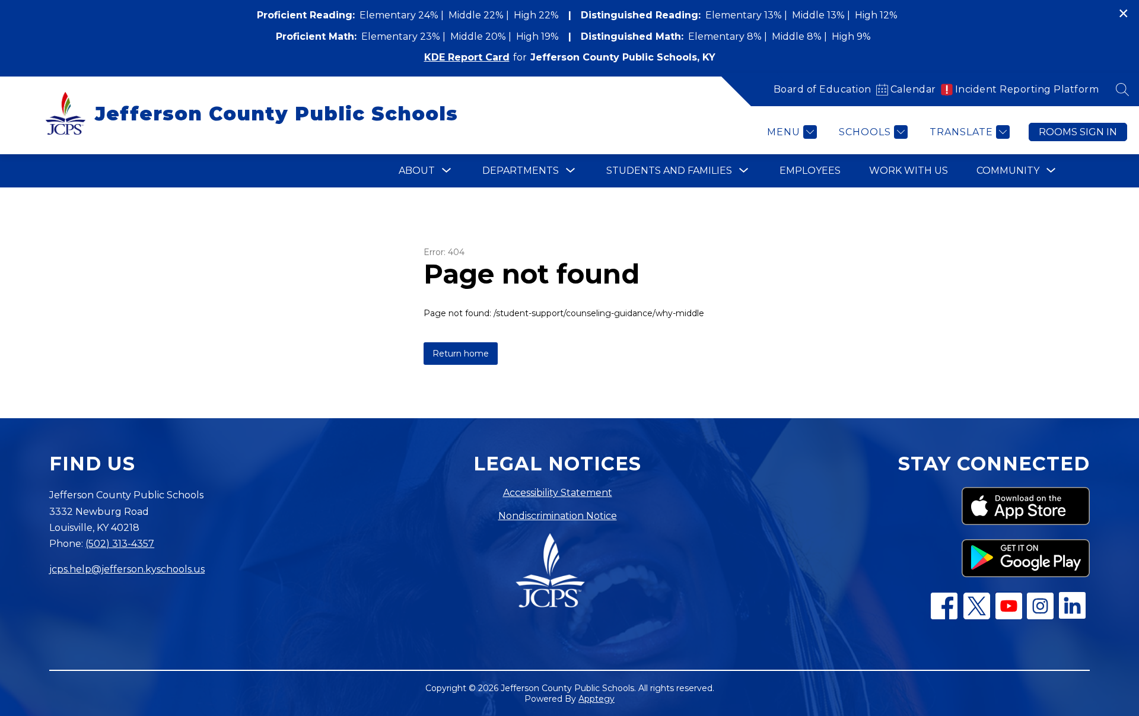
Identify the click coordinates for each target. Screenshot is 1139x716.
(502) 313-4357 (119, 543)
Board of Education (822, 89)
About (417, 170)
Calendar (913, 89)
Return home (460, 353)
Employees (810, 170)
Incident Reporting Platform (1027, 89)
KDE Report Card (467, 57)
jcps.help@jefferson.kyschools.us (127, 569)
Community (1007, 170)
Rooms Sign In (1078, 132)
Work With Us (908, 170)
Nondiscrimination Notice (557, 515)
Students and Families (669, 170)
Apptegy (596, 698)
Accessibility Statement (557, 492)
